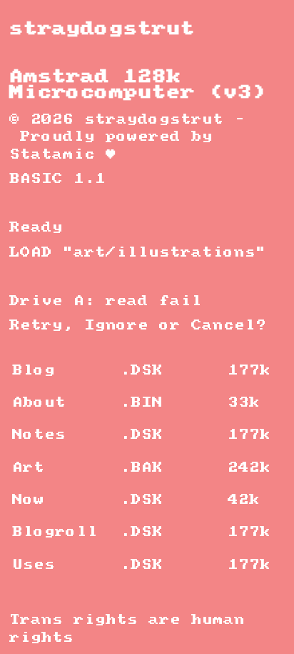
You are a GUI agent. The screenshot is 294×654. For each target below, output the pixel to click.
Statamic (52, 154)
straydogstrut (102, 28)
